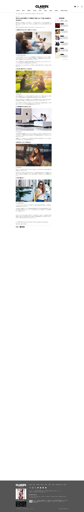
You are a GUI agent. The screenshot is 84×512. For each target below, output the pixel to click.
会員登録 (36, 490)
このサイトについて (19, 508)
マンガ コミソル (31, 497)
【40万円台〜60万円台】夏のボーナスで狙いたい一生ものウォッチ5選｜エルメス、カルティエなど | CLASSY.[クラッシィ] (42, 378)
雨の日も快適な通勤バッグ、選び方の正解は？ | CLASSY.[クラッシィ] (42, 402)
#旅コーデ (58, 441)
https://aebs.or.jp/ (35, 502)
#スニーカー (64, 441)
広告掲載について (41, 490)
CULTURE (34, 10)
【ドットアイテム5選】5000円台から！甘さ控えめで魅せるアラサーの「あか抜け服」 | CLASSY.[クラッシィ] (64, 44)
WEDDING (28, 10)
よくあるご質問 (46, 490)
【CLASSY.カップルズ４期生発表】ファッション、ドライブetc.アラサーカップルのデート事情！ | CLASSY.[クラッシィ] (24, 281)
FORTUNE (56, 10)
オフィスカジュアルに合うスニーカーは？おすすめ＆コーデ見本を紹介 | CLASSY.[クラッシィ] (24, 378)
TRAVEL (45, 10)
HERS (39, 496)
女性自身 (53, 496)
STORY (37, 496)
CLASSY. (32, 496)
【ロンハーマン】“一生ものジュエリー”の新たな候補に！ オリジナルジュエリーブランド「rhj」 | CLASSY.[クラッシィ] (64, 32)
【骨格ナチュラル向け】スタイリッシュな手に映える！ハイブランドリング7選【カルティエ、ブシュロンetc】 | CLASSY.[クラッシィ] (43, 353)
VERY (34, 496)
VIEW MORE (61, 474)
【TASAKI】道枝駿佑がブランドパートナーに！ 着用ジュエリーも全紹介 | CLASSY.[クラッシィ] (42, 329)
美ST (43, 496)
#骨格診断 (66, 442)
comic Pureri (64, 496)
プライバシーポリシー (26, 508)
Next (67, 429)
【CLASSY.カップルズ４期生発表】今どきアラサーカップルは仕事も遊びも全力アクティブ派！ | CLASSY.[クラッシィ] (43, 256)
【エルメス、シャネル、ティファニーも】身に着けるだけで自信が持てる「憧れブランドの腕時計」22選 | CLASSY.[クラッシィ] (64, 50)
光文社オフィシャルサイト (56, 490)
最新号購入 (44, 448)
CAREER (50, 10)
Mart (41, 496)
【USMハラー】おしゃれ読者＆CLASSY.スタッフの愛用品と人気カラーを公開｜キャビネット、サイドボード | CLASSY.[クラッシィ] (24, 256)
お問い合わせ (51, 490)
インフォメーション (32, 490)
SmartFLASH (56, 496)
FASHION (17, 10)
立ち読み (44, 451)
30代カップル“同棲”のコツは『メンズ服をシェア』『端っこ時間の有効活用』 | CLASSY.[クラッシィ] (43, 280)
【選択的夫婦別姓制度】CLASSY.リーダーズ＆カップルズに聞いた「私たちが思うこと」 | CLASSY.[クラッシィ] (24, 329)
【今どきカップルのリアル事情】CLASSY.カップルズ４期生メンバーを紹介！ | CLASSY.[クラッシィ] (24, 305)
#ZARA (63, 442)
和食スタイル (49, 496)
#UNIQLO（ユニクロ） (58, 442)
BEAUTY (23, 10)
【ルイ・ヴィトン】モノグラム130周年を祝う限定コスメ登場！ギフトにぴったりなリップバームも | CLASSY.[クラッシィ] (64, 26)
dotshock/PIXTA (19, 131)
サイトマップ (32, 508)
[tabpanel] (42, 421)
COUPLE (40, 10)
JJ (29, 496)
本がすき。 (35, 497)
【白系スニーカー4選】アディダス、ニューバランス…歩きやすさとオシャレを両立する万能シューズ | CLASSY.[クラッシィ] (24, 353)
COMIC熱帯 (60, 496)
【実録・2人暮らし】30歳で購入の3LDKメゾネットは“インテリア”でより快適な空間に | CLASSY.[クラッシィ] (43, 305)
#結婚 (61, 441)
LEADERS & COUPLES (64, 10)
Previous (65, 429)
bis (45, 496)
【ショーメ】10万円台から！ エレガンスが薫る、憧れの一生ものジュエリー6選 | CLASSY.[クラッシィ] (64, 56)
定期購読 (44, 454)
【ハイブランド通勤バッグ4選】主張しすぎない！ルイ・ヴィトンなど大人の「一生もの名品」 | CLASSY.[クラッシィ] (64, 38)
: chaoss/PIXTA (19, 167)
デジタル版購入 (44, 457)
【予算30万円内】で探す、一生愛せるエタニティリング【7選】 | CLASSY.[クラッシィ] (24, 402)
